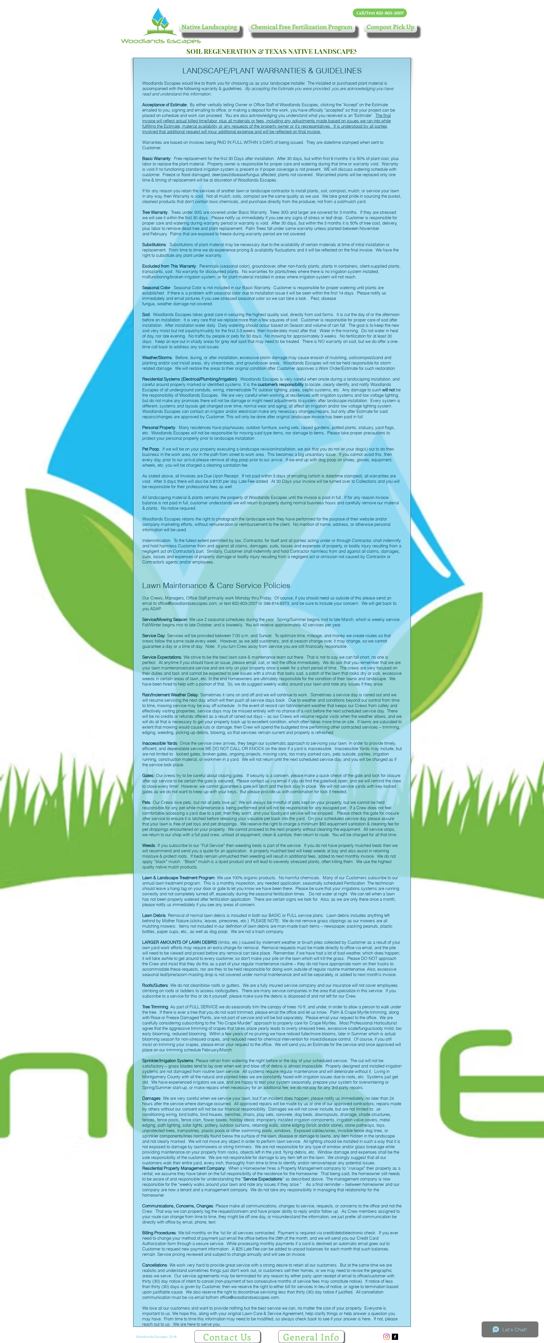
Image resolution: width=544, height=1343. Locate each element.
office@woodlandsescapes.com (187, 603)
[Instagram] (386, 1337)
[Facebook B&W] (395, 1337)
